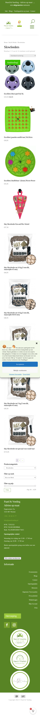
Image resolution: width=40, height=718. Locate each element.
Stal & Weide (13, 42)
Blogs (11, 11)
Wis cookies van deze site (12, 558)
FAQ (35, 608)
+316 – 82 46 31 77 (10, 516)
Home (6, 42)
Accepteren (20, 364)
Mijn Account (33, 604)
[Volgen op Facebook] (7, 625)
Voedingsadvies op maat (21, 11)
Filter (7, 490)
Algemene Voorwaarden (15, 374)
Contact (32, 11)
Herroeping (11, 616)
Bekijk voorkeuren (20, 370)
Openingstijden (32, 584)
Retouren (34, 588)
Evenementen (33, 572)
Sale (6, 11)
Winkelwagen (33, 600)
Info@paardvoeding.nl (11, 520)
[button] (37, 343)
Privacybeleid (26, 374)
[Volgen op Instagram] (14, 625)
